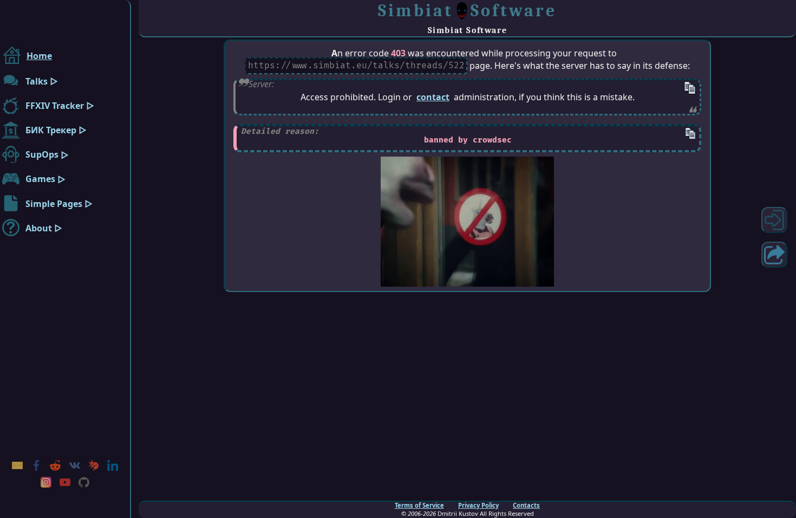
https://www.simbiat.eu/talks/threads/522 (356, 66)
